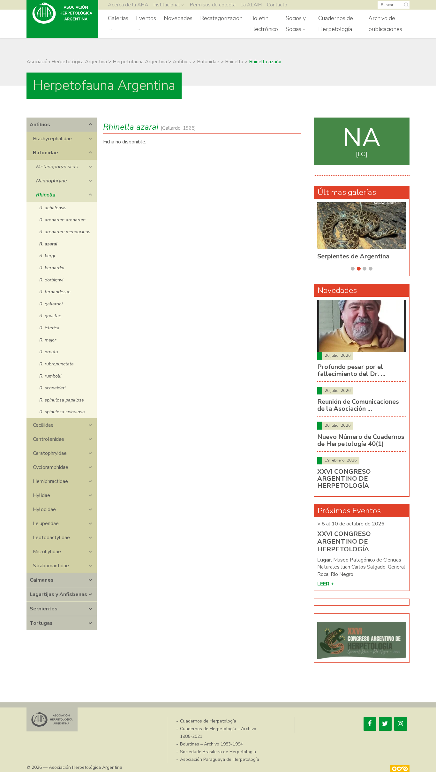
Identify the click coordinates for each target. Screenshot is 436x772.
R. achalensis (52, 207)
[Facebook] (370, 724)
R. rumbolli (50, 376)
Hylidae (41, 495)
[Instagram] (400, 724)
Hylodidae (44, 509)
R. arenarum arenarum (62, 220)
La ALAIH (251, 4)
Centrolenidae (48, 439)
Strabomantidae (51, 565)
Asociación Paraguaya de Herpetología (219, 759)
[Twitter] (385, 724)
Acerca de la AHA (128, 4)
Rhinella (45, 194)
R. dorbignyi (51, 280)
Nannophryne (51, 180)
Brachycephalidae (52, 138)
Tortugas (41, 623)
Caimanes (42, 580)
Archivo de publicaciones (385, 23)
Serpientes (43, 608)
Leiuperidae (46, 523)
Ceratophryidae (50, 453)
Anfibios (40, 124)
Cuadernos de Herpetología (335, 23)
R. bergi (47, 255)
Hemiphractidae (50, 481)
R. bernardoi (51, 267)
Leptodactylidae (51, 537)
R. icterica (49, 328)
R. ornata (48, 351)
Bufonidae (45, 152)
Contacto (277, 4)
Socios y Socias (296, 23)
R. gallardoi (51, 304)
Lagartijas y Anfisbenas (58, 594)
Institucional (167, 4)
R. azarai (48, 244)
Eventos (146, 18)
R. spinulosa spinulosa (62, 412)
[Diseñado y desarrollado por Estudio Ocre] (400, 768)
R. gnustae (50, 315)
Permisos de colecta (213, 4)
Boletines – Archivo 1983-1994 (211, 744)
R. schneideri (52, 388)
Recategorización (221, 18)
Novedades (178, 18)
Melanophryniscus (57, 166)
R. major (47, 340)
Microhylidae (47, 551)
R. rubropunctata (56, 364)
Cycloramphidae (50, 467)
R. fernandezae (55, 291)
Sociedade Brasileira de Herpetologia (218, 752)
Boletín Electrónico (264, 23)
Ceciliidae (43, 425)
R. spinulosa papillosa (61, 400)
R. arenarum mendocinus (64, 231)
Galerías (118, 18)
